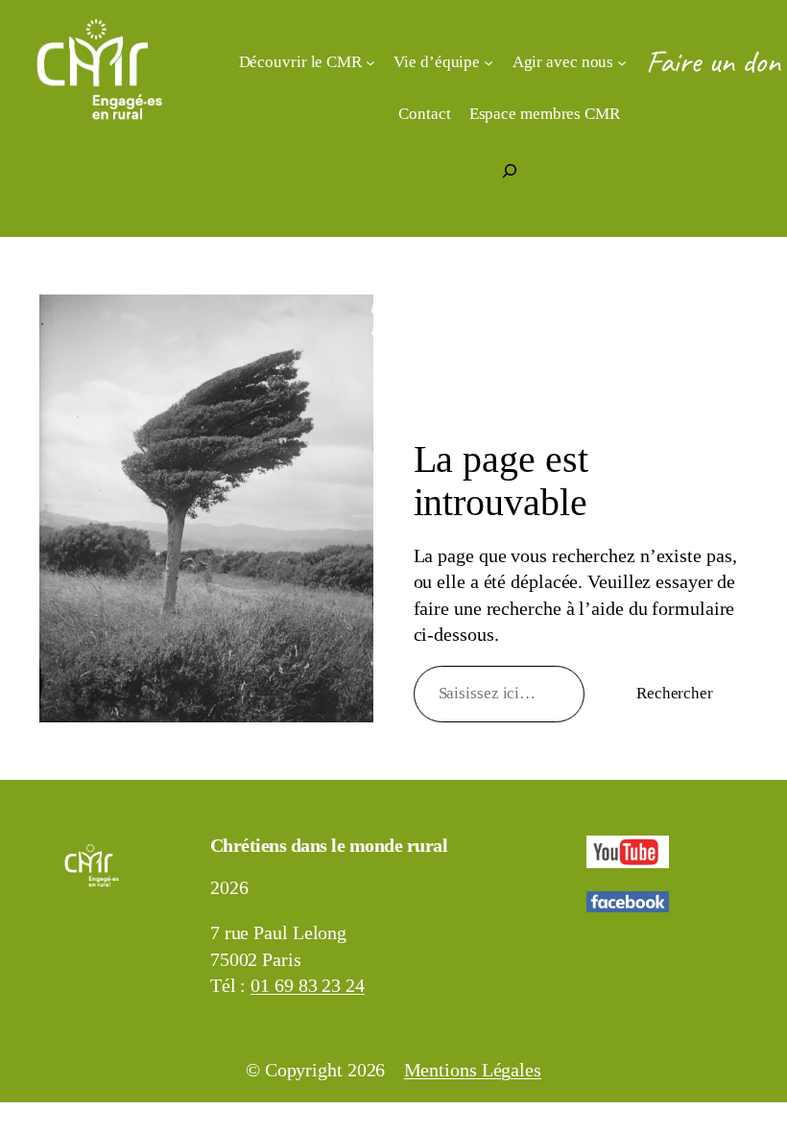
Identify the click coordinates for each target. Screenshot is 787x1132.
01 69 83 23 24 (307, 986)
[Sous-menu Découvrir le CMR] (370, 61)
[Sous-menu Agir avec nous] (622, 61)
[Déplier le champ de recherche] (510, 171)
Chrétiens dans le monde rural (329, 846)
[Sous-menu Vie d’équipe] (488, 61)
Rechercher (674, 693)
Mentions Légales (472, 1070)
